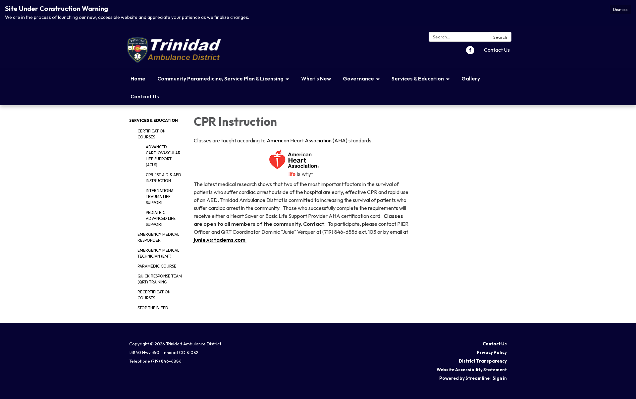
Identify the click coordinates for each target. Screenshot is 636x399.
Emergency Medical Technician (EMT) (158, 253)
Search (500, 37)
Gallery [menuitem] (470, 78)
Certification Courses (151, 133)
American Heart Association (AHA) (307, 140)
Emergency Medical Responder (158, 237)
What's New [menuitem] (316, 78)
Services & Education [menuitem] (418, 78)
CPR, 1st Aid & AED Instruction (163, 177)
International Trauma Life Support (161, 196)
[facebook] (470, 52)
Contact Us (497, 49)
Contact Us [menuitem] (145, 96)
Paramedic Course (156, 266)
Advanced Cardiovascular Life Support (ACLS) (163, 155)
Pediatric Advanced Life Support (161, 218)
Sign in (500, 378)
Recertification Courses (154, 294)
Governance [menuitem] (358, 78)
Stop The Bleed (152, 307)
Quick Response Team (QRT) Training (159, 279)
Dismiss (620, 9)
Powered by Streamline (464, 378)
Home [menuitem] (138, 78)
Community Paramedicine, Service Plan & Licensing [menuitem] (220, 78)
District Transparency (483, 361)
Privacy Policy (492, 352)
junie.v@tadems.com (220, 239)
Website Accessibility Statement (472, 369)
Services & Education (153, 120)
